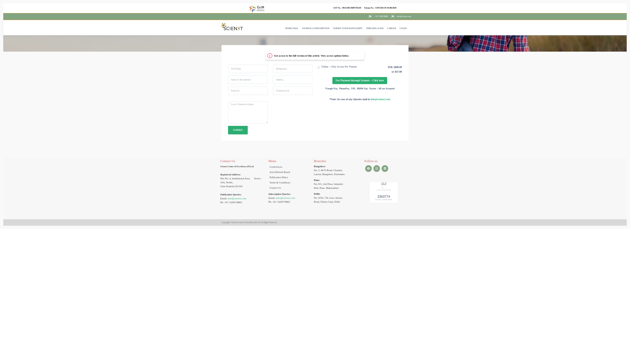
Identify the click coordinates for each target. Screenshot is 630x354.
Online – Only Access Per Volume (339, 66)
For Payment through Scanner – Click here (360, 80)
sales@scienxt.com (285, 198)
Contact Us (275, 188)
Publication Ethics (279, 177)
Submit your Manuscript (348, 28)
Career (391, 28)
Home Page (291, 28)
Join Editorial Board (280, 172)
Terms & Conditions (280, 182)
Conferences (276, 167)
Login (403, 28)
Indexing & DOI (375, 28)
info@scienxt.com (380, 99)
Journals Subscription (315, 28)
